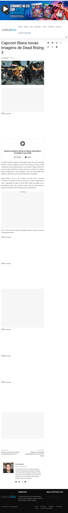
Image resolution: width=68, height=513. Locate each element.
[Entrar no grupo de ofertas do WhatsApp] (34, 10)
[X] (22, 481)
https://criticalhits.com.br (21, 466)
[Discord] (48, 42)
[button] (66, 37)
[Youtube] (25, 481)
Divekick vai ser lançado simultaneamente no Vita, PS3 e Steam (34, 454)
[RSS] (61, 42)
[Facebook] (16, 481)
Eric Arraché (6, 58)
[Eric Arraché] (8, 473)
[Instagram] (19, 481)
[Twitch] (48, 47)
